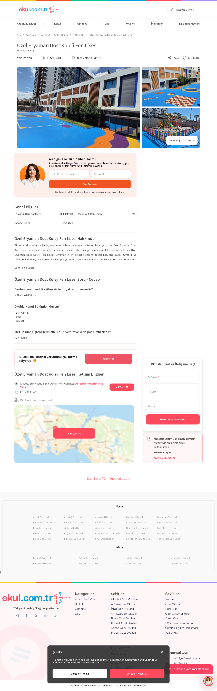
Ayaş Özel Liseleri (103, 517)
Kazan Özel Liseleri (42, 533)
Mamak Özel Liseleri (135, 533)
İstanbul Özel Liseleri (43, 558)
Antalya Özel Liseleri (180, 558)
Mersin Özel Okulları (123, 632)
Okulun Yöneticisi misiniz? (36, 400)
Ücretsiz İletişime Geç (173, 419)
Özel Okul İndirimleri (177, 613)
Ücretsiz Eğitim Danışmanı (181, 628)
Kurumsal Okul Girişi (177, 663)
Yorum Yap (108, 358)
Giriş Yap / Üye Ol (185, 10)
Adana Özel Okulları (123, 628)
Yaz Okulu (171, 632)
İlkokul (57, 23)
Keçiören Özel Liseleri (74, 533)
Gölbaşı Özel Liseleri (74, 527)
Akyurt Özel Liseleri (42, 517)
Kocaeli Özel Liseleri (88, 563)
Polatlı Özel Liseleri (42, 538)
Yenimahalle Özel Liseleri (169, 538)
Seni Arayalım (90, 184)
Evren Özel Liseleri (42, 527)
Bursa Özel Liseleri (42, 563)
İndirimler (157, 23)
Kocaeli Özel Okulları (124, 623)
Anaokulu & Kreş (26, 23)
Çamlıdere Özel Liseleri (44, 522)
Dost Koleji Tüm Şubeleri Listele (108, 478)
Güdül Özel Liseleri (104, 527)
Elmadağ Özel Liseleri (136, 522)
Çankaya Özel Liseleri (74, 522)
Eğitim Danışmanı (189, 23)
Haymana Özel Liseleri (137, 527)
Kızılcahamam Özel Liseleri (108, 533)
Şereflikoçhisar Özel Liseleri (139, 538)
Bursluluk (171, 609)
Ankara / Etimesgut (26, 50)
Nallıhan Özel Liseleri (167, 533)
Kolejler (130, 23)
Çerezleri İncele (80, 673)
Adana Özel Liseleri (134, 563)
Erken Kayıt (172, 618)
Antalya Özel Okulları (124, 613)
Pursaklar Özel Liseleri (74, 538)
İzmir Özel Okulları (122, 609)
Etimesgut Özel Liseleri (168, 522)
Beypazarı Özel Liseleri (168, 517)
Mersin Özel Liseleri (180, 563)
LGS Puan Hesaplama (179, 623)
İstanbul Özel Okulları (124, 599)
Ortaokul (82, 23)
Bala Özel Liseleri (134, 517)
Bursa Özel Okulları (123, 618)
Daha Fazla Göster (24, 267)
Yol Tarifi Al (122, 387)
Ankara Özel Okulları (123, 604)
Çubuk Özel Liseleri (104, 522)
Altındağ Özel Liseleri (74, 517)
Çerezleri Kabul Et (137, 673)
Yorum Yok (24, 58)
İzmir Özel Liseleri (133, 558)
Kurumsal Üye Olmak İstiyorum (184, 658)
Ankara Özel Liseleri (88, 558)
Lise (107, 23)
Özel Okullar (173, 604)
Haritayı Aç (74, 433)
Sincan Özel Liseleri (104, 538)
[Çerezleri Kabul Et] (162, 652)
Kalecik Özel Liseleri (166, 527)
